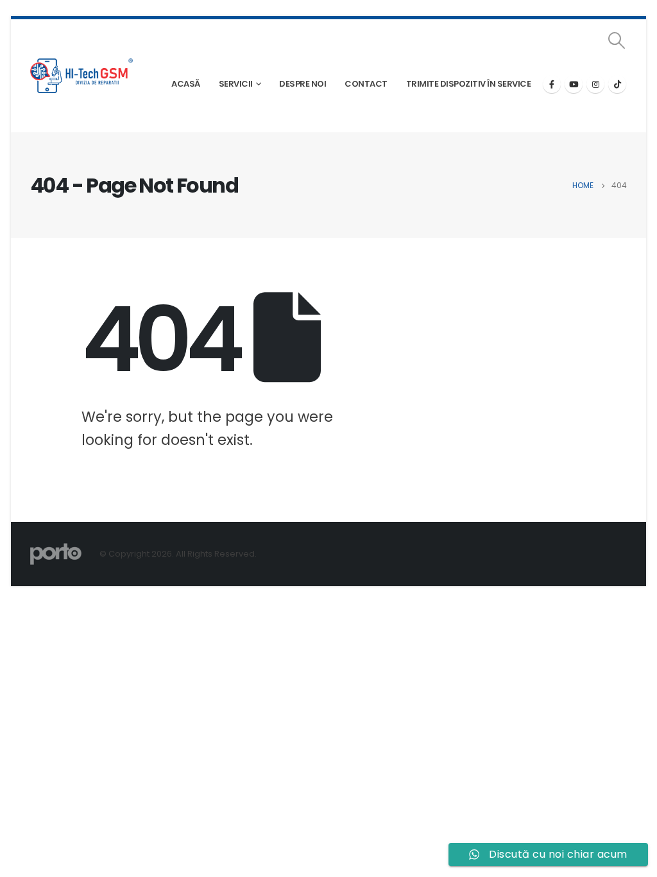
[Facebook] (552, 84)
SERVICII (236, 84)
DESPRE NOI (302, 84)
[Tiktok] (617, 84)
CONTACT (366, 84)
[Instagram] (595, 84)
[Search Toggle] (617, 40)
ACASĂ (185, 84)
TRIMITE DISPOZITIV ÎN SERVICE (468, 84)
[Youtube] (574, 84)
